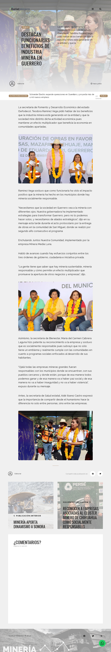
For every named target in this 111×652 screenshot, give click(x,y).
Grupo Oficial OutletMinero (27, 645)
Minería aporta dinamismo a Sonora (29, 524)
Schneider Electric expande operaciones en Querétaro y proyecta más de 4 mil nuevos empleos (65, 96)
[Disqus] (55, 583)
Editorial (21, 84)
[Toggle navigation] (93, 9)
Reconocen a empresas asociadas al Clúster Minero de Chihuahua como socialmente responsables (81, 517)
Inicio (11, 645)
